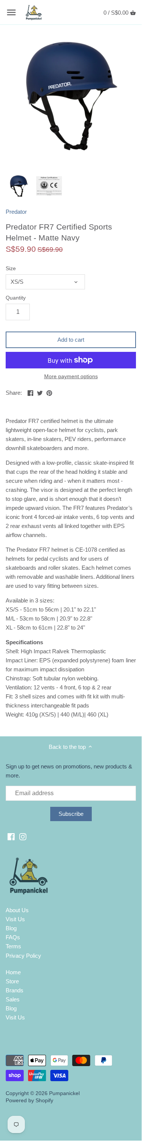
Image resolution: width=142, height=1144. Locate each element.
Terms (13, 946)
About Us (17, 910)
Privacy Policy (23, 955)
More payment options (71, 376)
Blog (11, 928)
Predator (16, 211)
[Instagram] (22, 836)
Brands (14, 990)
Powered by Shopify (29, 1100)
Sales (13, 999)
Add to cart (70, 339)
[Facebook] (11, 836)
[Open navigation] (11, 12)
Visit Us (15, 919)
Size (11, 268)
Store (12, 981)
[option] (19, 186)
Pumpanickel (64, 1093)
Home (13, 972)
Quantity (16, 298)
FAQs (13, 937)
